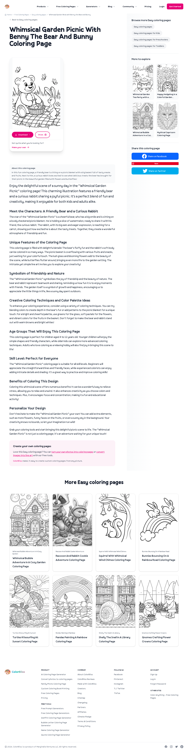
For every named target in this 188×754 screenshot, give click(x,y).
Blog (110, 6)
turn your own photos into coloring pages (72, 451)
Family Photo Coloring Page (53, 683)
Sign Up (153, 674)
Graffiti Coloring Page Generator (56, 717)
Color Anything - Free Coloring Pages (164, 696)
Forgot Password (158, 683)
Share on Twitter (157, 170)
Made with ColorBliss (87, 683)
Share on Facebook (157, 156)
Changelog (82, 702)
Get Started (175, 6)
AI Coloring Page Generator (53, 674)
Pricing (148, 6)
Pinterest (118, 679)
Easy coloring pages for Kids (147, 33)
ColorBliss (17, 461)
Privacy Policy (84, 726)
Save (156, 163)
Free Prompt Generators (52, 708)
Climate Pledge (84, 716)
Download (22, 134)
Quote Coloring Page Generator (55, 734)
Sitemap (81, 698)
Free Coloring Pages (65, 6)
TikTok (117, 693)
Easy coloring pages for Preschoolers (151, 39)
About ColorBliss (85, 674)
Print (40, 134)
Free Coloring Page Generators (55, 713)
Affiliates (82, 712)
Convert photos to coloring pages (56, 679)
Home (9, 14)
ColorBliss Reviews (86, 679)
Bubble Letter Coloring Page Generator (54, 724)
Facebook (118, 674)
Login (161, 6)
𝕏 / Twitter (119, 688)
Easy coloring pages (39, 14)
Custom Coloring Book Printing (55, 688)
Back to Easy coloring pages (24, 19)
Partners (82, 707)
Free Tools (46, 704)
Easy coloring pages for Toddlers (149, 46)
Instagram (118, 683)
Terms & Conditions (87, 721)
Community (128, 6)
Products (41, 6)
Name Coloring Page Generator (55, 730)
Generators (91, 6)
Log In (153, 679)
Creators (82, 688)
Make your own (19, 147)
